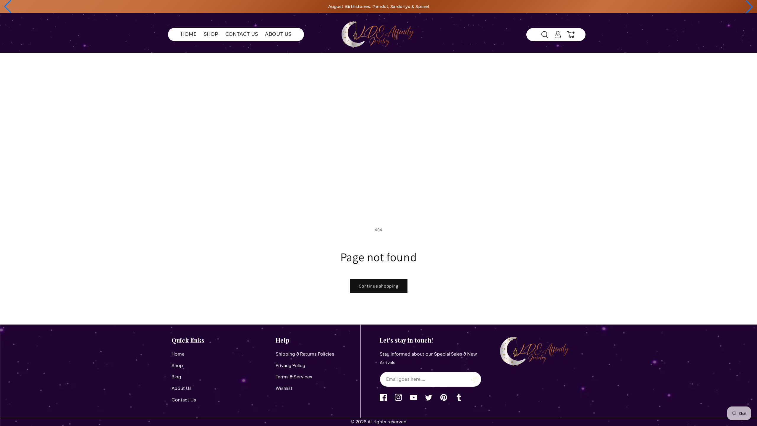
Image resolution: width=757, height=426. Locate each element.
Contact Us (184, 400)
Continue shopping (379, 286)
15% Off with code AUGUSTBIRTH (490, 6)
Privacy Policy (290, 365)
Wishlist (284, 388)
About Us (182, 388)
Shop (177, 365)
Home (178, 354)
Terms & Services (294, 377)
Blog (176, 377)
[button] (7, 6)
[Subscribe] (474, 379)
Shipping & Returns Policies (305, 354)
